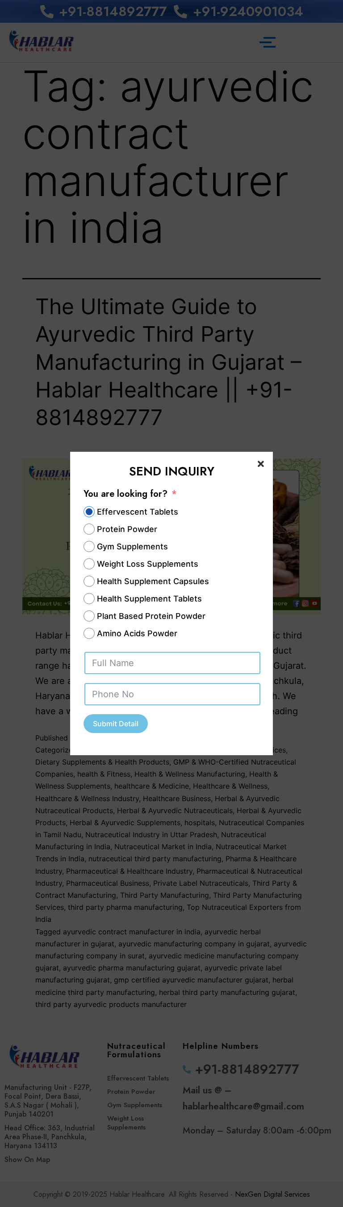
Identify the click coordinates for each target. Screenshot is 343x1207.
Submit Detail (115, 723)
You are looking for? (125, 493)
